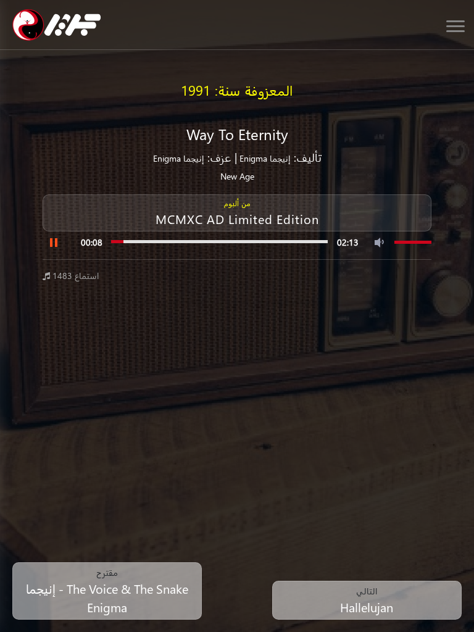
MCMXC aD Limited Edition (237, 218)
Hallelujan (366, 606)
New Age (237, 176)
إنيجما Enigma (264, 158)
